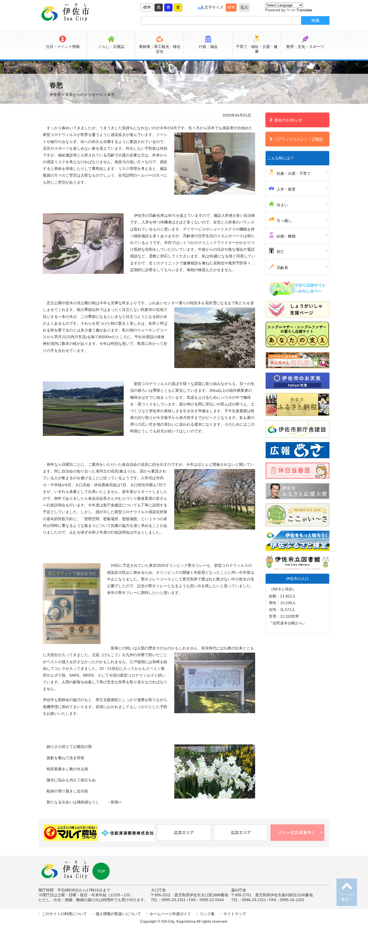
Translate (304, 10)
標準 (147, 7)
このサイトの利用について (64, 914)
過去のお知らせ (288, 120)
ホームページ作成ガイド (170, 914)
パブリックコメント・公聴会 (298, 139)
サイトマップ (234, 914)
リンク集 (207, 914)
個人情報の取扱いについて (118, 914)
